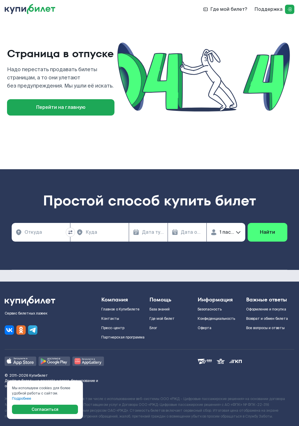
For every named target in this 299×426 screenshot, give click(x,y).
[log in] (289, 9)
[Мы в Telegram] (32, 330)
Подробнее (21, 398)
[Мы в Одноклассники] (21, 330)
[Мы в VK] (9, 330)
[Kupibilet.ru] (32, 9)
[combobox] (41, 232)
